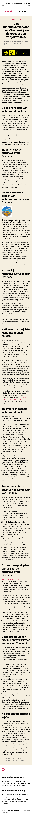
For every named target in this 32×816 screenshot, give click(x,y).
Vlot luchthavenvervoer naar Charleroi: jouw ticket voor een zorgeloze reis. (16, 30)
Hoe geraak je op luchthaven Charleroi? (15, 579)
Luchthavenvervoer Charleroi (16, 3)
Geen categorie (16, 19)
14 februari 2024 (11, 44)
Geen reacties (24, 44)
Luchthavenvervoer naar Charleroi (14, 760)
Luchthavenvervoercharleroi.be (18, 41)
